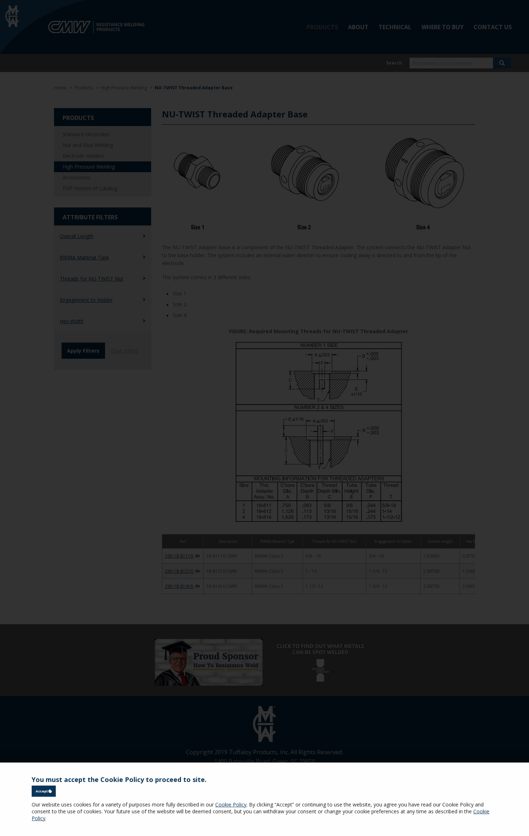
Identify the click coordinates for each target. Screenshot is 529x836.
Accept (42, 791)
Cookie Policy (231, 804)
